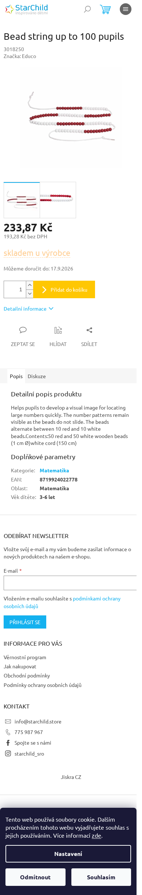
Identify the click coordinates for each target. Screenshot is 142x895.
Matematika (54, 470)
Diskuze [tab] (37, 376)
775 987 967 (29, 732)
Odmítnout (35, 877)
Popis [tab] (16, 376)
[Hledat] (87, 9)
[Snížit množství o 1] (29, 293)
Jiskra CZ (71, 776)
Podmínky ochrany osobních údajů (43, 684)
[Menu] (125, 9)
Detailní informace (25, 308)
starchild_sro (29, 753)
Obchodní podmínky (27, 675)
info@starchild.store (38, 721)
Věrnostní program (25, 657)
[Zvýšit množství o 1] (29, 285)
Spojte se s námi (33, 742)
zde (96, 835)
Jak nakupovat (20, 666)
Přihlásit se (24, 622)
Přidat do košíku (69, 289)
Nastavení (68, 853)
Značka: (20, 56)
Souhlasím (101, 877)
